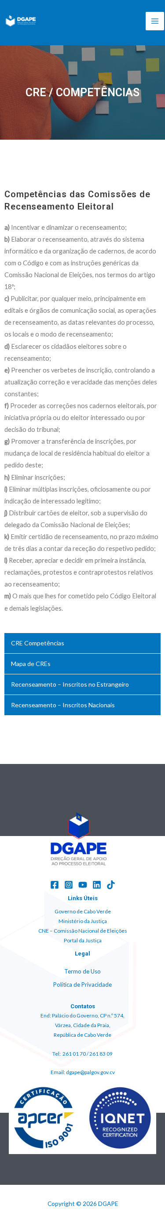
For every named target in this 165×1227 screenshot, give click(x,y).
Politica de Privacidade (82, 984)
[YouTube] (82, 884)
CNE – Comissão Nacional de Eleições (82, 930)
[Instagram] (68, 884)
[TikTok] (110, 884)
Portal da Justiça (83, 940)
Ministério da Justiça (83, 921)
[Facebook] (54, 884)
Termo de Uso (82, 971)
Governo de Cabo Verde (83, 911)
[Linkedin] (96, 884)
